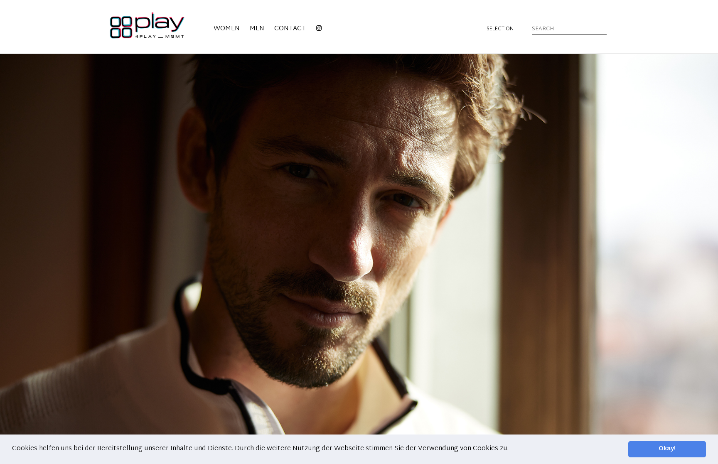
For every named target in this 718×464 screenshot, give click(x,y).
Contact (290, 29)
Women (227, 29)
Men (257, 29)
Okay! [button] (667, 448)
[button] (511, 449)
